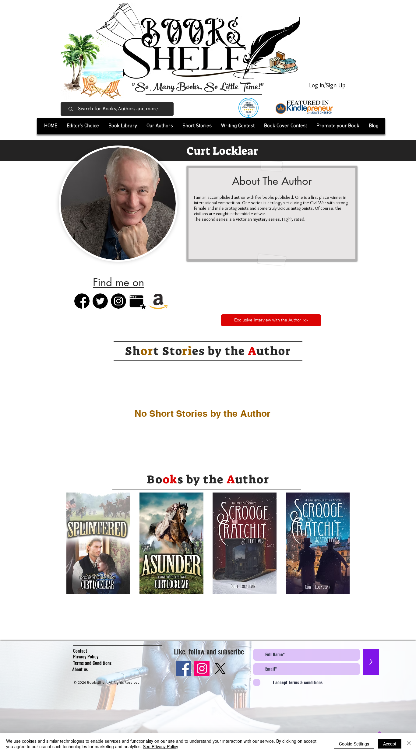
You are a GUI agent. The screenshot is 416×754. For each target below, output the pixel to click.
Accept (389, 744)
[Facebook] (183, 668)
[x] (220, 668)
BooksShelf (97, 682)
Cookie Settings (354, 744)
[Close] (408, 743)
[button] (123, 126)
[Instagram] (202, 668)
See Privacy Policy (160, 746)
